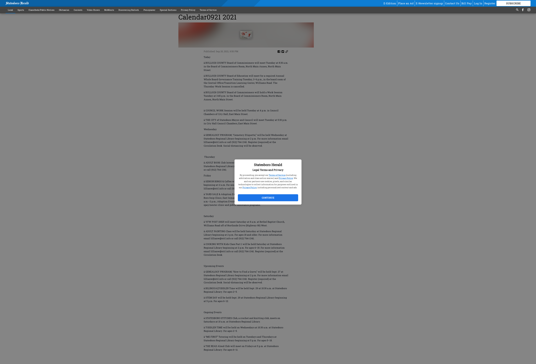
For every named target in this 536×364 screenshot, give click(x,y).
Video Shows (93, 10)
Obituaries (64, 10)
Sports (21, 10)
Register (489, 3)
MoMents (109, 10)
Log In (478, 3)
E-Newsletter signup (429, 3)
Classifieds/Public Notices (41, 10)
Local (10, 10)
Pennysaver (149, 10)
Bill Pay (466, 3)
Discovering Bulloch (129, 10)
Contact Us (452, 3)
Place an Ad (406, 3)
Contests (78, 10)
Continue (268, 197)
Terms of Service (277, 175)
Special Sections (168, 10)
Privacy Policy (286, 178)
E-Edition (390, 3)
